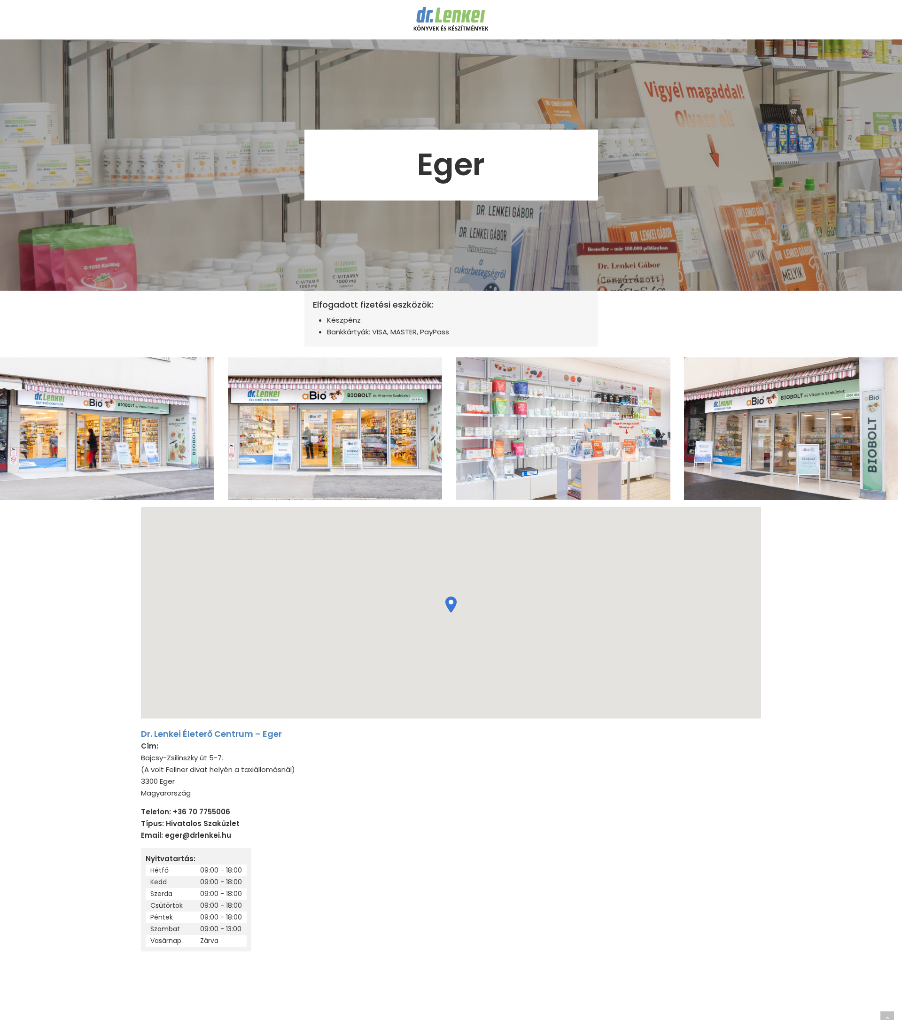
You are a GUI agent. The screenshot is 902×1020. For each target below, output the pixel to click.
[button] (451, 604)
